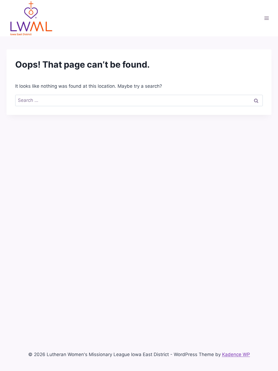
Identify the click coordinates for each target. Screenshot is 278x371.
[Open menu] (266, 18)
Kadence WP (236, 354)
